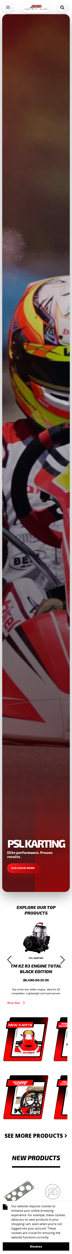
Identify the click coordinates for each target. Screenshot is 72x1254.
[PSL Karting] (36, 7)
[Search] (62, 7)
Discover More (23, 867)
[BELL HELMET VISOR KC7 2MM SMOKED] (52, 1192)
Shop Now (13, 1002)
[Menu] (8, 7)
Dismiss (36, 1246)
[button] (9, 960)
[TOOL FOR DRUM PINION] (19, 1192)
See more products (34, 1135)
